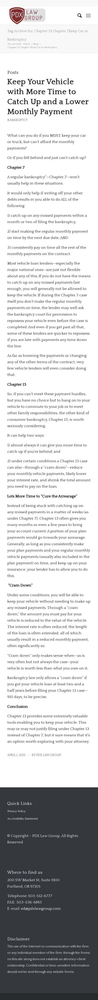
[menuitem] (78, 16)
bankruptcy (17, 120)
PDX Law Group (48, 755)
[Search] (78, 16)
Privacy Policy (16, 811)
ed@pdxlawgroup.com (41, 909)
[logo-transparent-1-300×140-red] (40, 16)
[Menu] (88, 15)
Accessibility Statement (22, 818)
